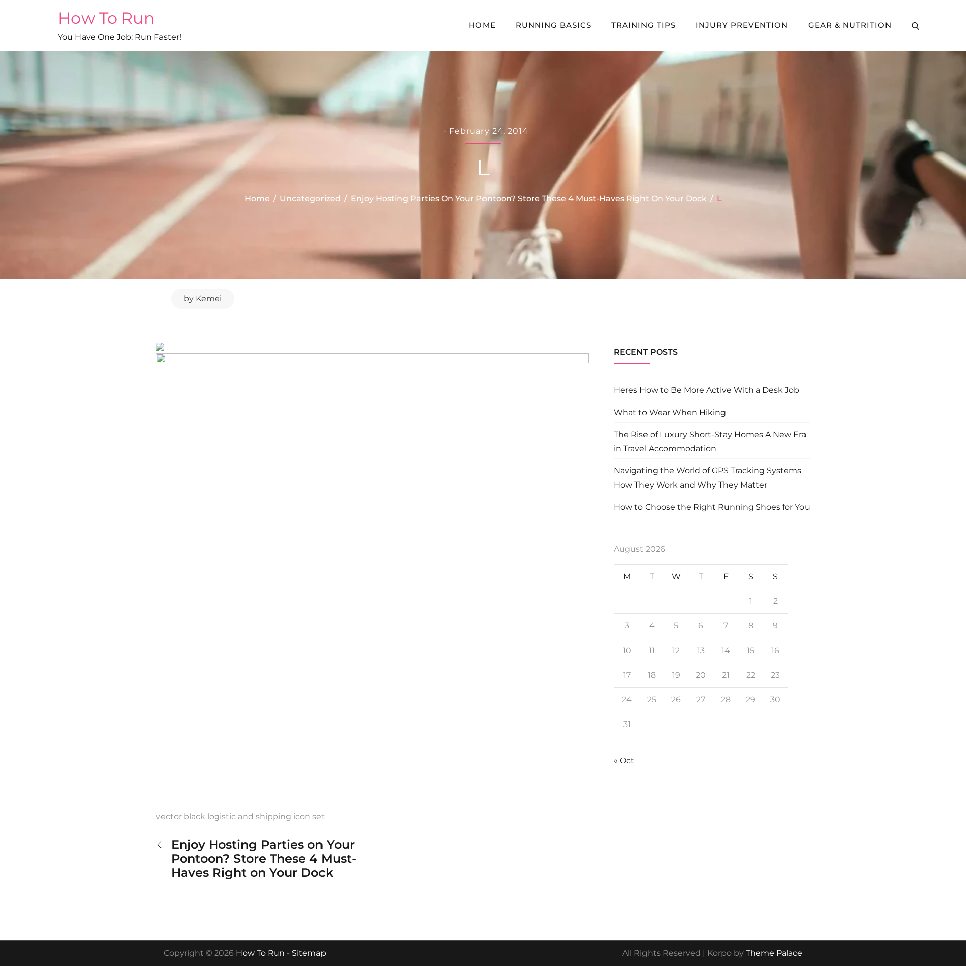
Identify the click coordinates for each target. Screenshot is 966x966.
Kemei (209, 298)
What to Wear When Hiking (670, 412)
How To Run (106, 18)
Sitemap (309, 953)
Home (482, 25)
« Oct (624, 760)
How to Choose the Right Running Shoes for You (712, 507)
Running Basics (553, 25)
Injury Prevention (742, 25)
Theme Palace (774, 953)
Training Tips (643, 25)
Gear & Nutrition (850, 25)
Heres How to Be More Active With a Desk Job (706, 390)
